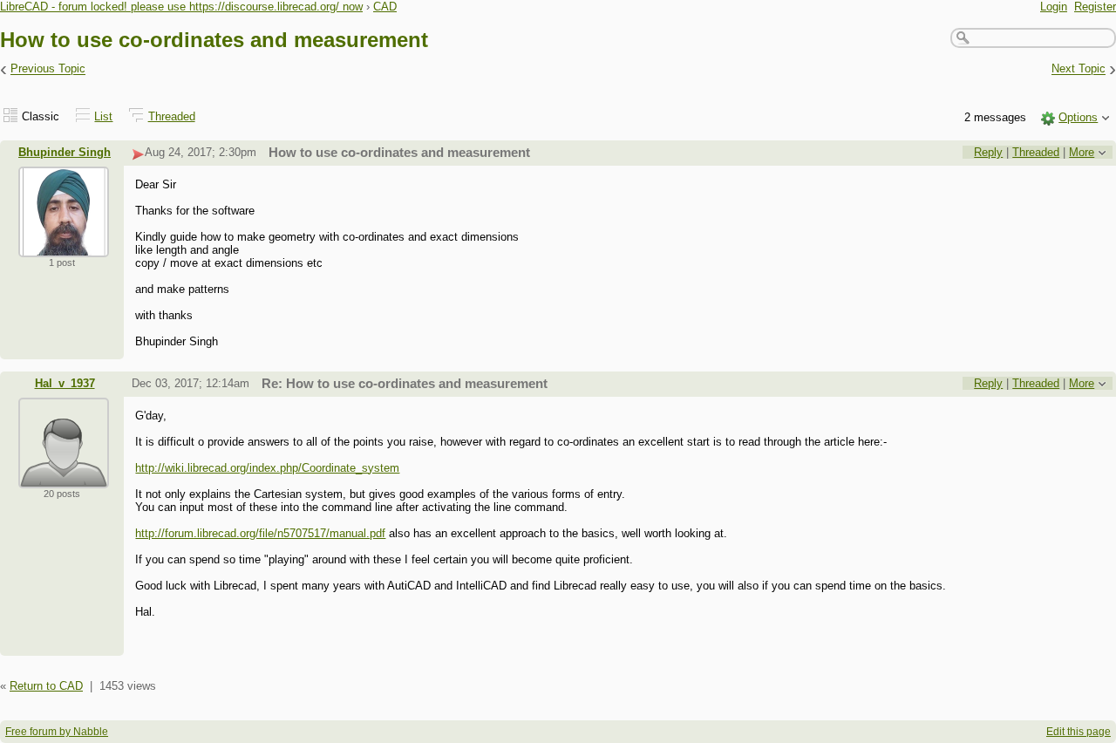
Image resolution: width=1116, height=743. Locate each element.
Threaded (171, 116)
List (103, 116)
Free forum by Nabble (56, 732)
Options (1078, 117)
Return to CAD (46, 685)
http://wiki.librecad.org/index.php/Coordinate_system (267, 467)
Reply (988, 152)
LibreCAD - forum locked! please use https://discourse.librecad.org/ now (181, 6)
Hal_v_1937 (65, 383)
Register (1095, 6)
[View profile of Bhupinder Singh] (63, 246)
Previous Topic (47, 69)
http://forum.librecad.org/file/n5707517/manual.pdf (260, 533)
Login (1053, 6)
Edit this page (1078, 732)
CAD (385, 6)
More (1081, 152)
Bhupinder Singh (64, 152)
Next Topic (1078, 69)
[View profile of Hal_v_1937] (63, 477)
